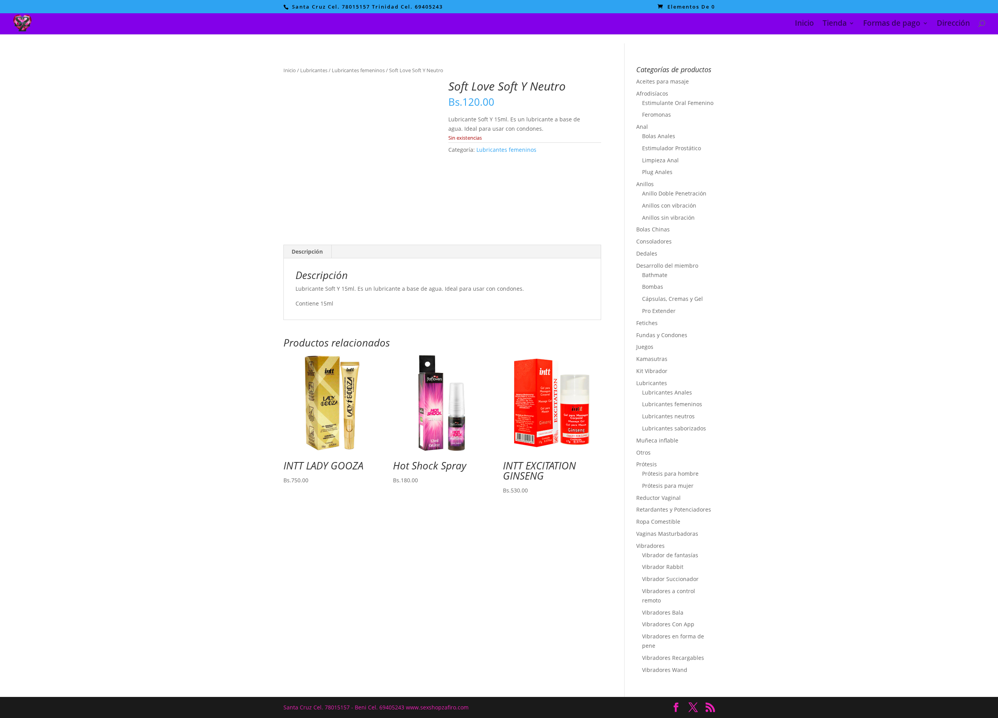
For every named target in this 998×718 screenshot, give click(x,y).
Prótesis (646, 464)
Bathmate (654, 275)
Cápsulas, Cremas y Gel (672, 298)
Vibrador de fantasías (670, 555)
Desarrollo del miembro (667, 265)
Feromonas (656, 114)
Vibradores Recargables (673, 657)
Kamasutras (651, 359)
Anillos (645, 184)
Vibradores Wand (664, 670)
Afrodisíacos (652, 93)
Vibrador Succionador (670, 579)
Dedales (646, 253)
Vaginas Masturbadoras (667, 533)
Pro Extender (659, 311)
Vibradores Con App (668, 624)
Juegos (644, 346)
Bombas (652, 286)
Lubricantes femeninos (358, 70)
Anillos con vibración (669, 205)
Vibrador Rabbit (662, 566)
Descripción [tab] (307, 251)
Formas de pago (891, 24)
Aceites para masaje (662, 81)
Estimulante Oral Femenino (677, 103)
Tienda (835, 24)
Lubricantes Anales (667, 392)
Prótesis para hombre (670, 473)
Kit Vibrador (651, 371)
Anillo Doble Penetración (674, 193)
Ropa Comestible (658, 521)
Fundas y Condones (661, 335)
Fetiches (647, 323)
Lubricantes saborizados (674, 428)
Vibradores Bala (662, 612)
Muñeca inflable (657, 440)
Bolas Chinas (653, 229)
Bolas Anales (658, 136)
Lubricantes (313, 70)
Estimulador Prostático (671, 148)
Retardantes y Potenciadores (673, 509)
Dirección (953, 24)
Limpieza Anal (660, 160)
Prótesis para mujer (668, 485)
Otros (643, 452)
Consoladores (654, 241)
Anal (642, 126)
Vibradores (650, 545)
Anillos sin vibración (668, 217)
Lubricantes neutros (668, 416)
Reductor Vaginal (658, 497)
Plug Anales (657, 172)
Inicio (804, 24)
